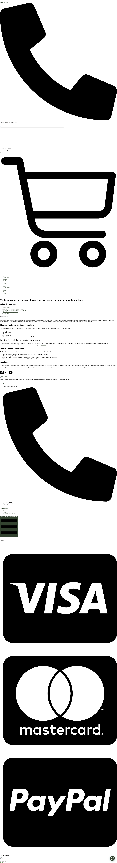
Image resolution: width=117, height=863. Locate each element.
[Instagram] (6, 372)
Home (4, 286)
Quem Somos (6, 287)
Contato (5, 293)
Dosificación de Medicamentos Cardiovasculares (15, 310)
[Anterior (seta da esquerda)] (0, 862)
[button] (112, 858)
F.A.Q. (5, 290)
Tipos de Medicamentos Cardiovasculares (13, 309)
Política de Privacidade (9, 513)
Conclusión (6, 313)
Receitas (5, 289)
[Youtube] (11, 372)
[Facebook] (2, 372)
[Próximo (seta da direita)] (2, 862)
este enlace (43, 345)
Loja (4, 292)
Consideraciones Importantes (10, 312)
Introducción (6, 307)
